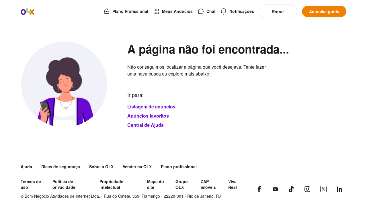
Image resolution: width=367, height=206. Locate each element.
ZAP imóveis (208, 184)
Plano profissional (179, 166)
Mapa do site (155, 184)
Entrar (278, 11)
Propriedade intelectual (111, 184)
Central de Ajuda (145, 125)
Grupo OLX (181, 184)
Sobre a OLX (101, 166)
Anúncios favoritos (148, 115)
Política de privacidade (63, 184)
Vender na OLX (137, 166)
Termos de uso (31, 184)
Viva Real (232, 184)
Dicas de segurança (60, 166)
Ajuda (26, 166)
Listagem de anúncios (151, 106)
